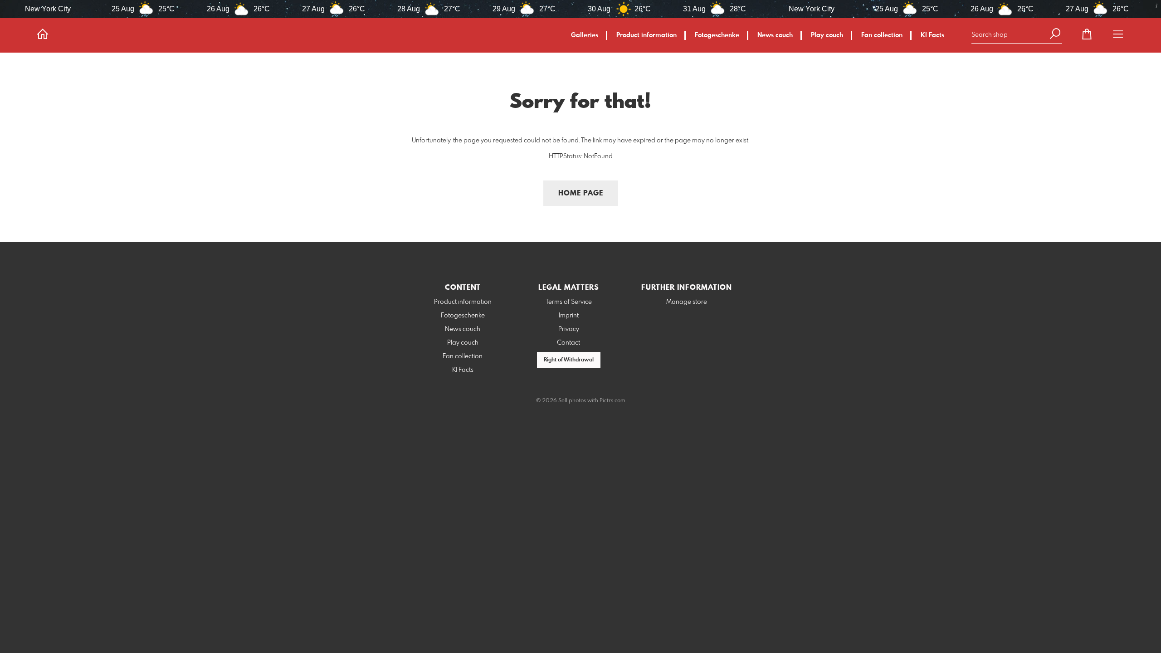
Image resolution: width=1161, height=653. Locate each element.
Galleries (584, 35)
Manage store (686, 302)
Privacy (568, 329)
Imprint (569, 315)
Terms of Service (569, 302)
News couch (775, 35)
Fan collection (881, 35)
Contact (568, 343)
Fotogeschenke (717, 35)
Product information (646, 35)
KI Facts (932, 35)
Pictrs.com (612, 401)
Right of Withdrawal (569, 360)
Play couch (827, 35)
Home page (580, 193)
